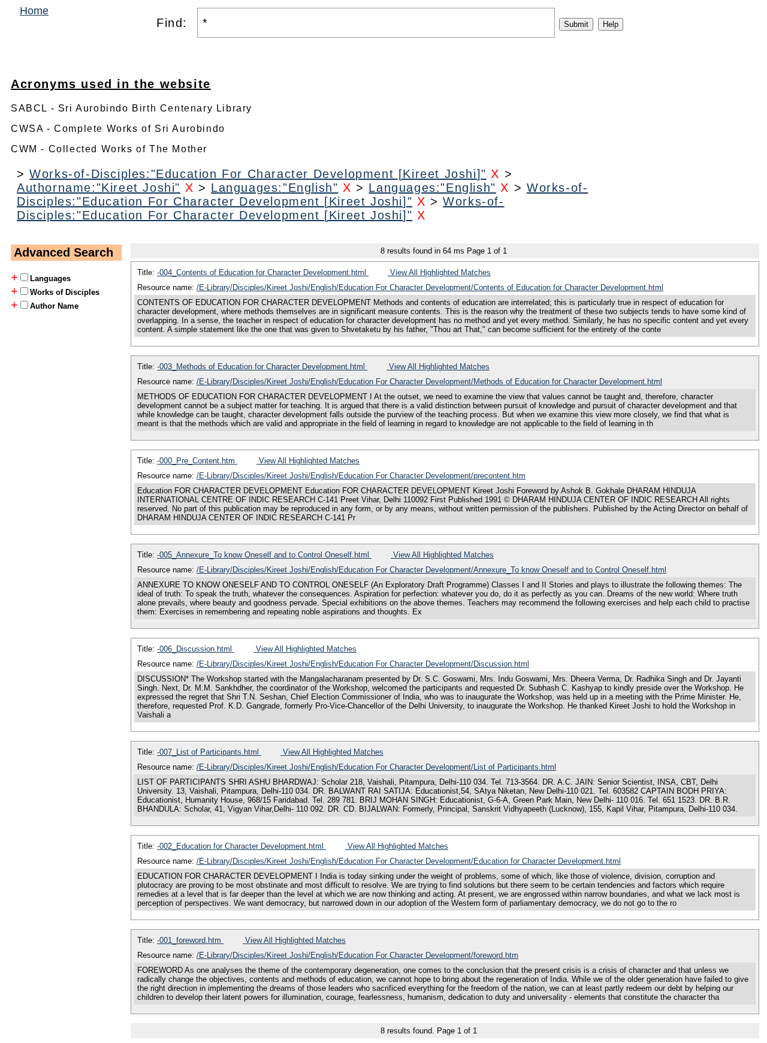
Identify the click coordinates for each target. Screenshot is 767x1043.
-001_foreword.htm (190, 940)
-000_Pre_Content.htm (197, 460)
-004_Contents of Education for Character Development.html (263, 272)
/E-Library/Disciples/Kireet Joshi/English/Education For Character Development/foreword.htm (357, 955)
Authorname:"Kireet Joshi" (98, 187)
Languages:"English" (274, 187)
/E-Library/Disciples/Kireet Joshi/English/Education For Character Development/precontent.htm (361, 475)
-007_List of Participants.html (209, 751)
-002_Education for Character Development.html (241, 846)
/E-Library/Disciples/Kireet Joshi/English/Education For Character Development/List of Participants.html (376, 766)
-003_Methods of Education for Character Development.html (262, 366)
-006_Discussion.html (195, 648)
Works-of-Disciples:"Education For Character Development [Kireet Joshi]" (258, 173)
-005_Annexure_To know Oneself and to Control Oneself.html (264, 554)
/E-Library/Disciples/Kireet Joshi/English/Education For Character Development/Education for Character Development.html (409, 861)
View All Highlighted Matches (439, 272)
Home (34, 11)
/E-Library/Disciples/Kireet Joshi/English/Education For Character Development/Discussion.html (363, 663)
